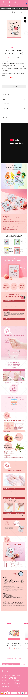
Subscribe (23, 664)
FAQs (15, 682)
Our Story (4, 680)
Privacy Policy (17, 683)
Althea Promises (5, 682)
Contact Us (16, 686)
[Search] (23, 12)
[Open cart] (26, 12)
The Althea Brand (5, 685)
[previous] (1, 33)
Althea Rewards (5, 686)
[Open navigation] (2, 12)
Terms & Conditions (18, 685)
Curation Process (5, 683)
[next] (26, 33)
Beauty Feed (4, 688)
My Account (16, 680)
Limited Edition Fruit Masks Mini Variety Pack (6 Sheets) (14, 644)
